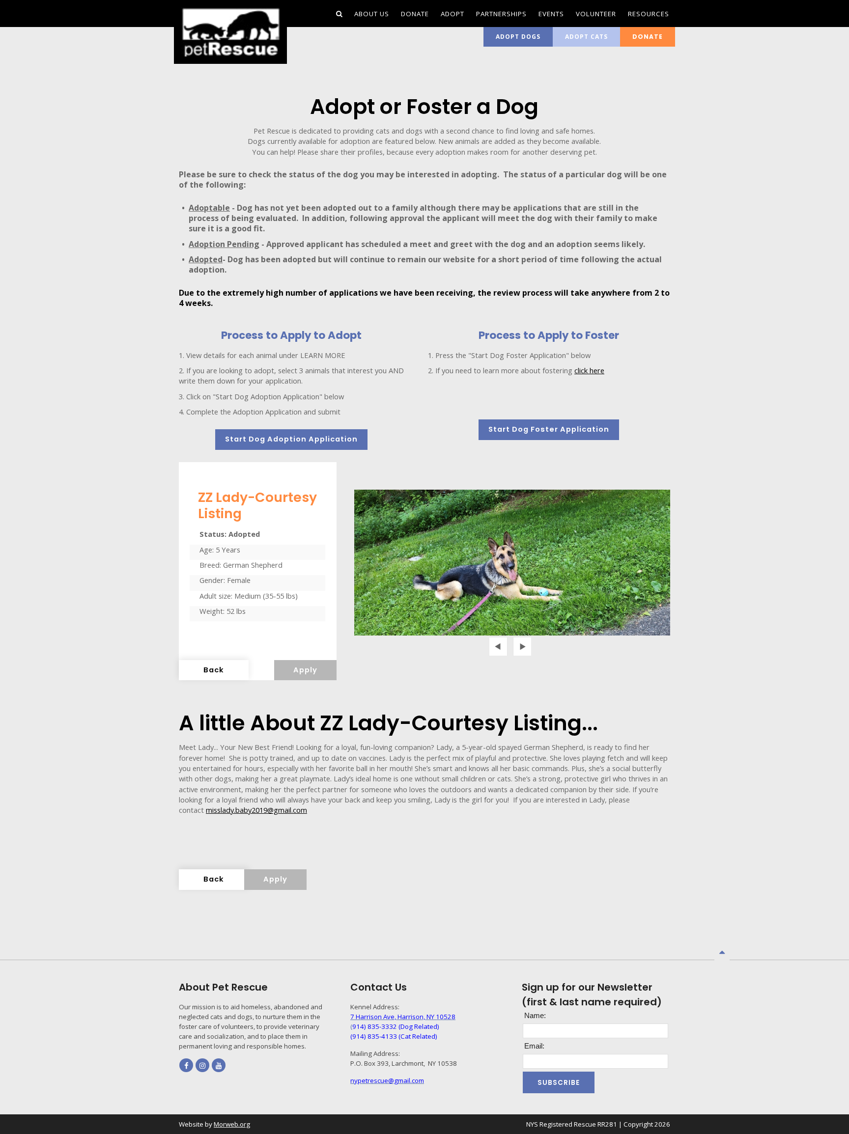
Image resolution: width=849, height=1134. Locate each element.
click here (589, 370)
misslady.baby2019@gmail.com (256, 810)
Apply (305, 670)
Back (213, 670)
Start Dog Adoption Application (291, 439)
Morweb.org (232, 1124)
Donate (647, 36)
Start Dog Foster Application (548, 429)
